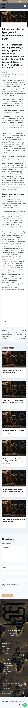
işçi (13, 73)
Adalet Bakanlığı (8, 671)
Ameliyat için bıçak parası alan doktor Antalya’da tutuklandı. (21, 334)
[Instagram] (25, 1)
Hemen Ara (4, 1)
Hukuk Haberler (6, 374)
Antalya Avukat (14, 633)
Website (5, 580)
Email (5, 574)
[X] (22, 1)
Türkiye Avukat (14, 635)
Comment (6, 547)
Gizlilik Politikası (6, 653)
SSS (3, 652)
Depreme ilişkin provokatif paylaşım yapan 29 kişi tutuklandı (7, 334)
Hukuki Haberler (6, 648)
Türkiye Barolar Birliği (9, 665)
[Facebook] (20, 1)
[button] (25, 705)
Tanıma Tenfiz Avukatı (14, 637)
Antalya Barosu (8, 667)
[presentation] (14, 359)
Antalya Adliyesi (8, 669)
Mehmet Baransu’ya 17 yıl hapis (13, 430)
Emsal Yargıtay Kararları (8, 650)
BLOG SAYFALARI (7, 643)
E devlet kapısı (8, 663)
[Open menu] (25, 6)
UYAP (5, 673)
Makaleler (4, 646)
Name (5, 567)
